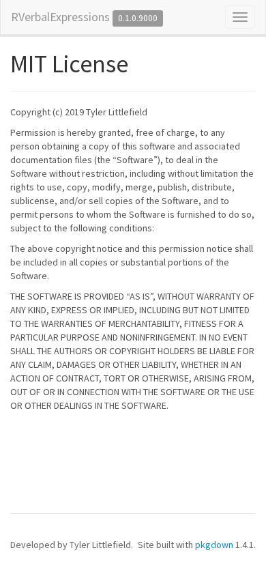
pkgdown (214, 544)
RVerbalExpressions (60, 17)
